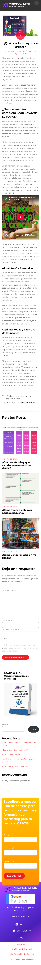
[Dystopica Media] (16, 7)
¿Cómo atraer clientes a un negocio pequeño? (17, 511)
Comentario (9, 591)
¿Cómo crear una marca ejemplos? (19, 402)
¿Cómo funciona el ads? (12, 754)
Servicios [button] (22, 930)
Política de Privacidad (22, 949)
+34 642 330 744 (21, 916)
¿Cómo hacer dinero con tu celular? (17, 766)
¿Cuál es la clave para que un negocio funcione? (19, 397)
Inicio (22, 924)
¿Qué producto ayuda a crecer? (20, 45)
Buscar (5, 724)
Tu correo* (9, 835)
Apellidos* (9, 861)
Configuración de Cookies (22, 954)
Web (5, 638)
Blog (20, 937)
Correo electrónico (13, 629)
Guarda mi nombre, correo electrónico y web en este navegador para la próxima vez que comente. (20, 648)
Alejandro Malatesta (15, 51)
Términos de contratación (22, 959)
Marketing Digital (9, 459)
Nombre (7, 621)
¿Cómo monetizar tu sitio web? (15, 750)
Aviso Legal (22, 944)
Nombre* (9, 848)
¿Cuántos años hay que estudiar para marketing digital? (16, 465)
